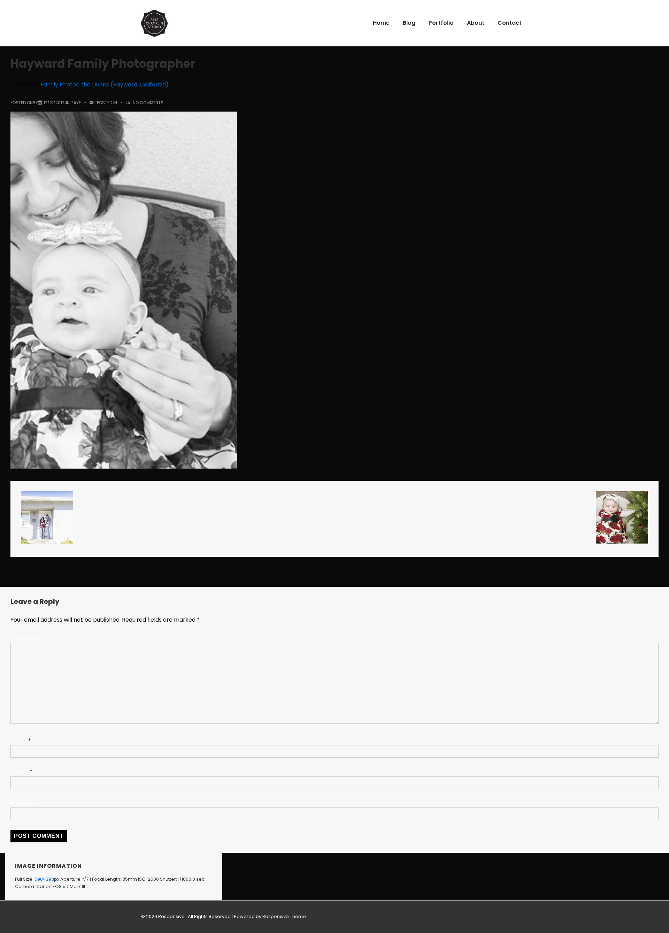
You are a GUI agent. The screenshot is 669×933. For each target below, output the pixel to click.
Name (18, 741)
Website (21, 803)
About (475, 23)
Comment (26, 638)
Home (381, 23)
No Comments (148, 103)
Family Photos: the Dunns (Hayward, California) (104, 85)
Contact (510, 23)
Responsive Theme (284, 916)
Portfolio (441, 23)
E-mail (19, 772)
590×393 (44, 879)
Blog (409, 23)
